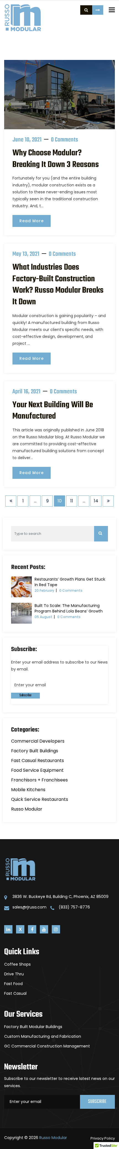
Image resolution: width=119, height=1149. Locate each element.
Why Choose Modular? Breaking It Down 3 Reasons (55, 159)
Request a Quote (97, 10)
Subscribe (25, 695)
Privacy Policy (102, 1138)
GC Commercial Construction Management (47, 1046)
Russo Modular (26, 809)
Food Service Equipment (37, 770)
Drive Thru (14, 974)
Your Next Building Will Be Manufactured (52, 411)
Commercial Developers (37, 741)
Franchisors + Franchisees (39, 780)
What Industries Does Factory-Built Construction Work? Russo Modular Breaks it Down (58, 284)
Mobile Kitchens (28, 789)
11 (71, 501)
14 (96, 501)
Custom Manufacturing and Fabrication (42, 1036)
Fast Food (13, 983)
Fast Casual (15, 993)
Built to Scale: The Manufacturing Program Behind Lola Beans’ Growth (69, 608)
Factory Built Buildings (34, 751)
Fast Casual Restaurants (37, 760)
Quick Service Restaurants (39, 799)
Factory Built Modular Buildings (33, 1026)
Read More (31, 221)
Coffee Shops (17, 964)
